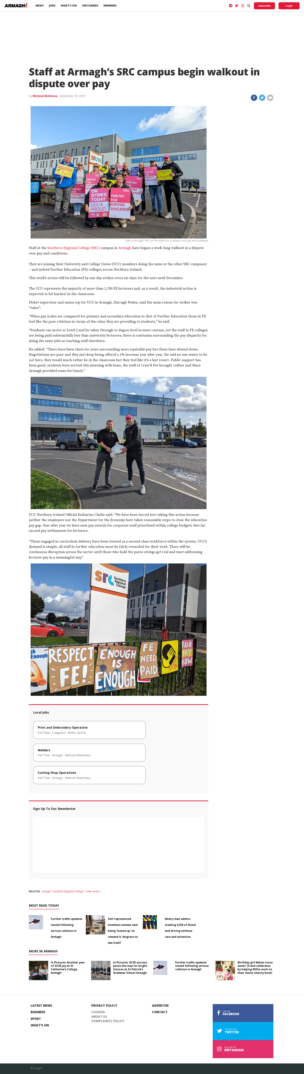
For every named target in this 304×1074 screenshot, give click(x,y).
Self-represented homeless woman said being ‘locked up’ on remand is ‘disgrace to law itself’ (123, 930)
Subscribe (264, 5)
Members (110, 5)
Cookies (98, 1012)
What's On (40, 1025)
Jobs (52, 5)
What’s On (69, 5)
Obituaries (90, 5)
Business (38, 1012)
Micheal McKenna (45, 96)
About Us (99, 1016)
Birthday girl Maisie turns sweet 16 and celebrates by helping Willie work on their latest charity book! (255, 968)
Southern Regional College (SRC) (73, 248)
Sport (36, 1018)
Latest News (41, 1005)
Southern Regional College (68, 891)
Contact (160, 1012)
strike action (93, 891)
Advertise (160, 1005)
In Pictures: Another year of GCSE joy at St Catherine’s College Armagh (68, 968)
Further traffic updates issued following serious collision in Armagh (192, 966)
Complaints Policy (107, 1021)
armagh (46, 891)
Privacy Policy (104, 1005)
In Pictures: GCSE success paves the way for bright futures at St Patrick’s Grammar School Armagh (130, 968)
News (40, 5)
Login (289, 5)
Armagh (124, 248)
